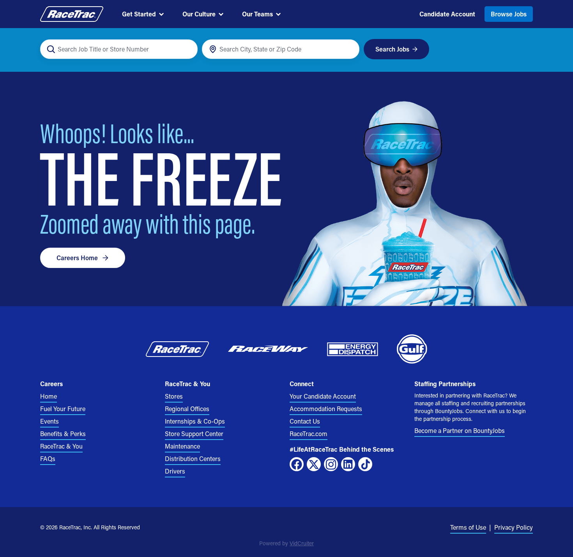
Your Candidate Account (323, 396)
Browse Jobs (509, 14)
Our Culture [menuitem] (199, 14)
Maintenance (182, 446)
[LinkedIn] (348, 464)
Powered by (286, 543)
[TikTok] (365, 464)
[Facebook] (297, 464)
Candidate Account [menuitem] (447, 14)
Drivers (175, 471)
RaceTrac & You (61, 446)
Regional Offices (187, 408)
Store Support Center (194, 433)
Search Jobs (392, 49)
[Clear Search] (187, 49)
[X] (314, 464)
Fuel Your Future (62, 408)
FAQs (47, 458)
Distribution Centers (193, 458)
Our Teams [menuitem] (257, 14)
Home (48, 396)
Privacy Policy (513, 527)
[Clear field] (349, 49)
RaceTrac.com (308, 433)
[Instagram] (331, 464)
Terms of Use (468, 527)
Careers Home (77, 258)
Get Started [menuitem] (139, 14)
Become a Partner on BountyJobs (459, 430)
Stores (174, 396)
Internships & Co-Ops (195, 421)
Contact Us (305, 421)
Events (49, 421)
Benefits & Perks (63, 433)
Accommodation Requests (326, 408)
